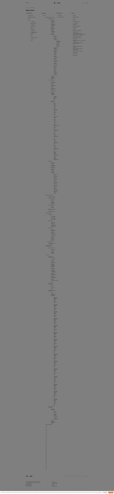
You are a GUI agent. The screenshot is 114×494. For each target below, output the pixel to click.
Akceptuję (111, 492)
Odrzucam (105, 492)
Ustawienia (100, 492)
